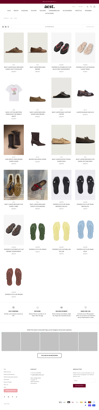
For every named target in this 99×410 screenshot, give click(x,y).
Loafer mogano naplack (85, 112)
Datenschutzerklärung (9, 374)
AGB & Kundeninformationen (11, 377)
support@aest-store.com (38, 374)
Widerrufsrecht (7, 371)
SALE (55, 1)
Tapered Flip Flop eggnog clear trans (85, 68)
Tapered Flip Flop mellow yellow (61, 250)
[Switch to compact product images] (8, 27)
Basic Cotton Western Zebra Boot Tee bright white (14, 114)
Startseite (6, 18)
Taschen (43, 10)
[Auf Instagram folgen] (8, 397)
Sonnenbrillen (54, 10)
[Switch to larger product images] (3, 27)
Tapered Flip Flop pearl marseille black (61, 205)
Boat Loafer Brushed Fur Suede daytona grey (85, 160)
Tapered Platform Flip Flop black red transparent (61, 68)
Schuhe (34, 10)
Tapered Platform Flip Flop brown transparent (14, 250)
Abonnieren (79, 385)
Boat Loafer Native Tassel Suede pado (61, 160)
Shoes (15, 18)
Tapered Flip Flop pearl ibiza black (85, 205)
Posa (14, 64)
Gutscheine (49, 13)
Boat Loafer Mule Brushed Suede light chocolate (13, 68)
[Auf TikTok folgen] (16, 397)
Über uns (6, 384)
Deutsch (81, 6)
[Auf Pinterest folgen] (12, 397)
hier (42, 315)
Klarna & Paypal (8, 382)
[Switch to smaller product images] (5, 27)
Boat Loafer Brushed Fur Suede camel (14, 205)
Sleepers (61, 64)
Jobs (5, 387)
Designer (88, 10)
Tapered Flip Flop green (37, 249)
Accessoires (67, 10)
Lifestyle (78, 10)
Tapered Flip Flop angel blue (85, 250)
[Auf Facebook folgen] (4, 397)
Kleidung (24, 10)
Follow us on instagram (49, 355)
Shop (11, 18)
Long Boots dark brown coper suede (13, 160)
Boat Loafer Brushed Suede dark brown (37, 113)
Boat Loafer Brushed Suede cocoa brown (37, 205)
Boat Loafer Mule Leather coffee (61, 113)
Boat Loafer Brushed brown (37, 68)
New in (16, 10)
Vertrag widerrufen (11, 390)
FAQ (5, 369)
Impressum (6, 379)
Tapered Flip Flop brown (14, 294)
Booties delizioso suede (37, 159)
